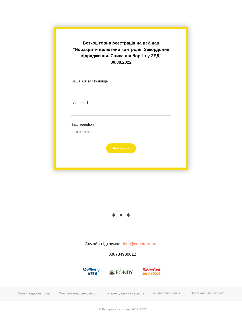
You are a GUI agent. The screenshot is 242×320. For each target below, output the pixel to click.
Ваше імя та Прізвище (89, 81)
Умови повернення (166, 293)
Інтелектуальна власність (125, 293)
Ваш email (79, 103)
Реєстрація (121, 148)
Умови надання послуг (35, 293)
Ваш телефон (82, 124)
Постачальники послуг (207, 293)
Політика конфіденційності (78, 293)
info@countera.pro (140, 243)
